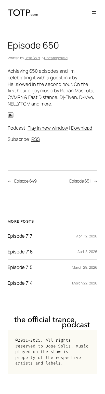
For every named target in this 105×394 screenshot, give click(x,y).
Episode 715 (20, 267)
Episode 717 (20, 236)
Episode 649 (25, 181)
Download (81, 128)
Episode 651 (80, 181)
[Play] (11, 116)
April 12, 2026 (86, 236)
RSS (35, 139)
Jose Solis (32, 57)
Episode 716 (20, 251)
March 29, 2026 (84, 267)
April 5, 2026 (87, 251)
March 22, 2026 (84, 283)
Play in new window (48, 128)
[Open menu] (94, 12)
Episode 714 (20, 283)
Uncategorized (56, 57)
